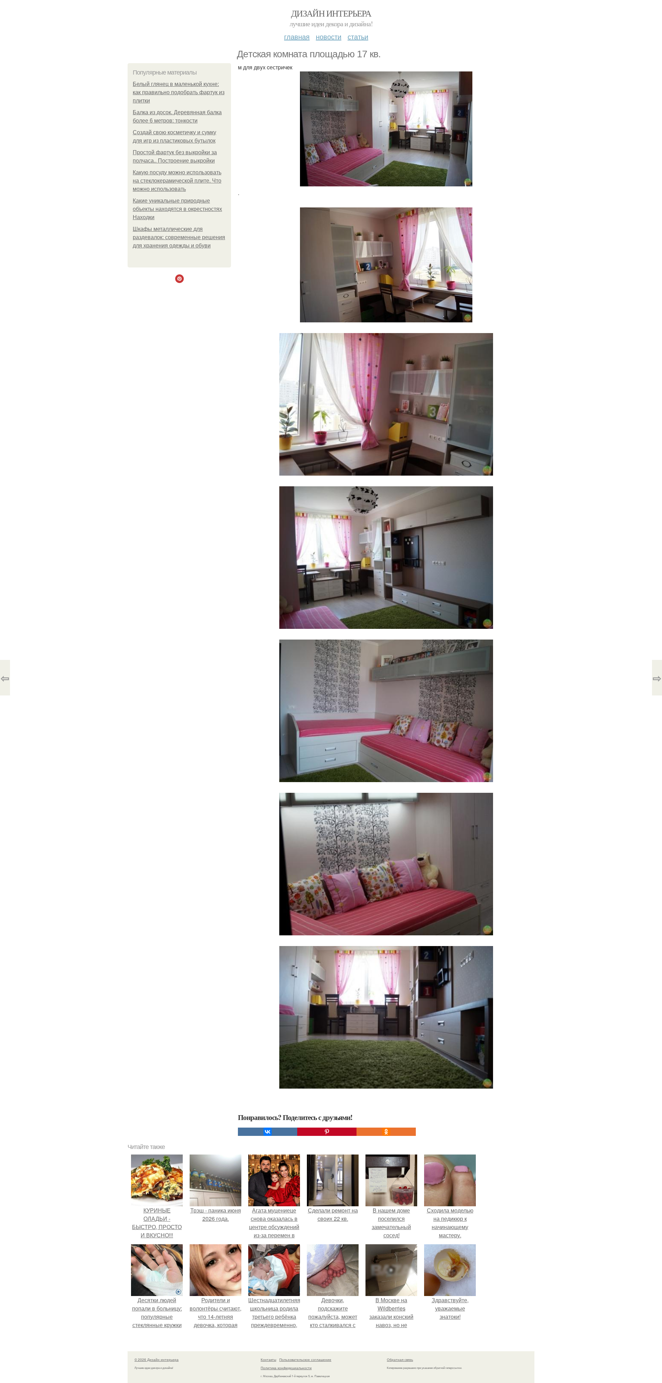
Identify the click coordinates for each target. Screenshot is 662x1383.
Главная (297, 36)
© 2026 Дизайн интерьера (156, 1359)
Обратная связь (400, 1359)
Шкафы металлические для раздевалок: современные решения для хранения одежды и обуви (179, 237)
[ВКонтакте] (267, 1132)
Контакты (268, 1359)
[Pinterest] (327, 1132)
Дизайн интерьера (331, 13)
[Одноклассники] (386, 1132)
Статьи (358, 36)
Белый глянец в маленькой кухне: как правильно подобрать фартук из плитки (178, 92)
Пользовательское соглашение (305, 1359)
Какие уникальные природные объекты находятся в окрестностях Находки (177, 209)
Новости (328, 36)
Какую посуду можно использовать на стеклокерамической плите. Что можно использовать (177, 180)
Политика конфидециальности (286, 1367)
